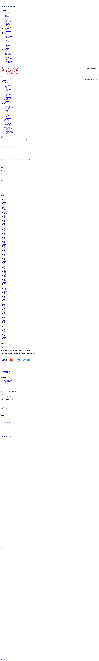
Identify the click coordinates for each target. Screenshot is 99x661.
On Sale (4, 171)
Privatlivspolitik (7, 384)
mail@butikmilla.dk (5, 422)
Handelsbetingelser (7, 380)
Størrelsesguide (6, 371)
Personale (5, 2)
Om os (4, 1)
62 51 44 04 (36, 353)
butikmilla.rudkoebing (6, 436)
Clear (2, 347)
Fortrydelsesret (6, 381)
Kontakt (4, 3)
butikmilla (3, 431)
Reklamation (6, 382)
